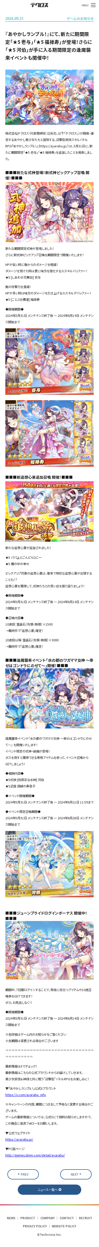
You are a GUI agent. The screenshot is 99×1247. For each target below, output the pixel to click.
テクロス (39, 5)
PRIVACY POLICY (35, 1226)
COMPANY (47, 1218)
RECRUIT (85, 1218)
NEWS (11, 1218)
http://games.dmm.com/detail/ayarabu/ (35, 1155)
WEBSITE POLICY (64, 1226)
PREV (24, 1174)
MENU (85, 5)
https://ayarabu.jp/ (19, 1139)
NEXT (74, 1174)
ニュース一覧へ (48, 1189)
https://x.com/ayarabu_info (25, 1095)
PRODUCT (27, 1218)
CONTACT (67, 1218)
